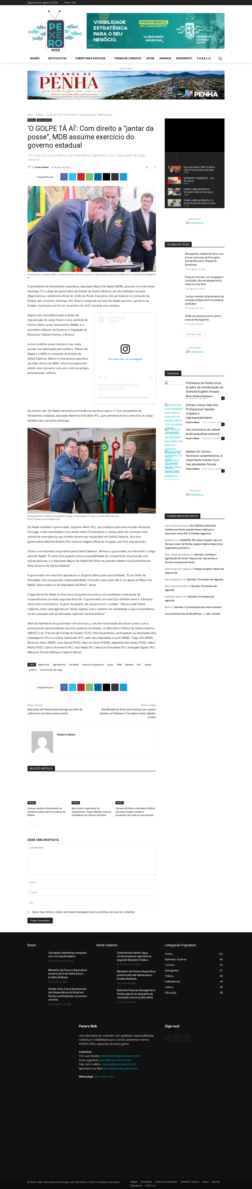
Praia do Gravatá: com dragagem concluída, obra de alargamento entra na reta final (204, 281)
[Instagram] (212, 3)
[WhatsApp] (89, 177)
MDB (119, 664)
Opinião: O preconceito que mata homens (197, 607)
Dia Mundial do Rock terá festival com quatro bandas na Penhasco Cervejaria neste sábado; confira (128, 713)
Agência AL (43, 664)
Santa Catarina (44, 120)
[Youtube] (222, 3)
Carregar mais (193, 334)
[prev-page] (29, 824)
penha (148, 664)
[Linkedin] (98, 177)
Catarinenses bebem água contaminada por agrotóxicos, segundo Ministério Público (134, 956)
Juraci (110, 664)
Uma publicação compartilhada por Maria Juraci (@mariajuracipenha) (148, 397)
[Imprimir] (115, 177)
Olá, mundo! (213, 613)
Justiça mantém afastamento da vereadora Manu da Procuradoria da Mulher (46, 811)
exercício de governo (93, 664)
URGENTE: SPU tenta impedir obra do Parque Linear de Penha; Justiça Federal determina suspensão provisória (194, 543)
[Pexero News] (29, 167)
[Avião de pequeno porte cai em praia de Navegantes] (174, 320)
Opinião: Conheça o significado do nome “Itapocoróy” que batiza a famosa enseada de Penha (191, 558)
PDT (139, 664)
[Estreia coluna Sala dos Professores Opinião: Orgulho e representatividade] (174, 418)
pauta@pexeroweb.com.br (115, 1060)
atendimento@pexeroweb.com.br (121, 1056)
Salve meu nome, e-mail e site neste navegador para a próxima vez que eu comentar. (83, 911)
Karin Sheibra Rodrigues (199, 396)
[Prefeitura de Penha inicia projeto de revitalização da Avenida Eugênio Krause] (174, 390)
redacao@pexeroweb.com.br (118, 1064)
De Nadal (74, 664)
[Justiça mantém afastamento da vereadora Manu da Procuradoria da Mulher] (47, 790)
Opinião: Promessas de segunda (205, 579)
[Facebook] (207, 3)
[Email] (106, 177)
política (32, 669)
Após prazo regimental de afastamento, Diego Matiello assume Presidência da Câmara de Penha (91, 811)
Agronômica (59, 664)
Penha (32, 802)
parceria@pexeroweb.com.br (121, 1068)
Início (30, 114)
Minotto (129, 664)
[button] (220, 58)
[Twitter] (217, 3)
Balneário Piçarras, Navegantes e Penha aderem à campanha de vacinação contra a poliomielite (136, 994)
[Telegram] (123, 177)
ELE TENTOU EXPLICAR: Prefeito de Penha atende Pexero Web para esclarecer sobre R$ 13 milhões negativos (190, 529)
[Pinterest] (81, 177)
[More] (132, 177)
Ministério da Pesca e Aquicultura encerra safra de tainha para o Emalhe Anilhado (67, 974)
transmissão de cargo (51, 669)
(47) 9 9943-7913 (104, 1076)
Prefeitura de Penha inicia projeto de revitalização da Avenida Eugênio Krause (204, 387)
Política (40, 114)
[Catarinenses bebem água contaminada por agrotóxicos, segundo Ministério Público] (105, 957)
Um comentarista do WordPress (183, 613)
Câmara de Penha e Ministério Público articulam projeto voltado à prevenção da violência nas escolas (135, 811)
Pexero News (42, 167)
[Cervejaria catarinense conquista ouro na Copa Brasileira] (36, 957)
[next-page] (35, 824)
